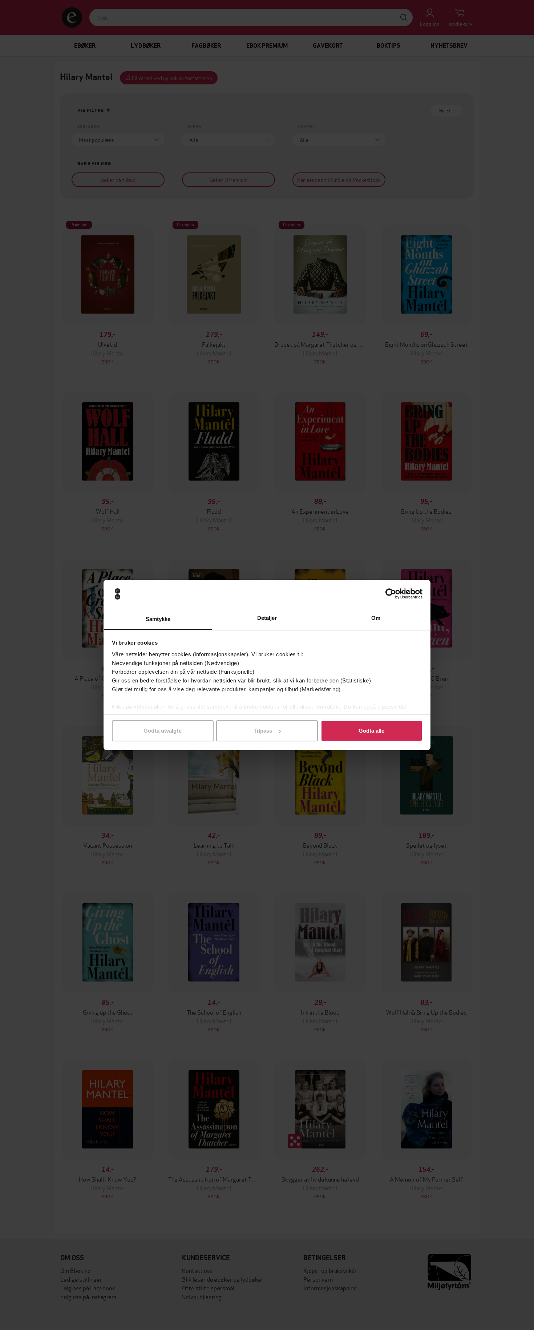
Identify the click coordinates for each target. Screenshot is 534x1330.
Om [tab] (375, 618)
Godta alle (372, 731)
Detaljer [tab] (267, 618)
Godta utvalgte (162, 731)
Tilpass (263, 731)
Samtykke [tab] (158, 619)
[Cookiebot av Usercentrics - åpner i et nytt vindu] (390, 594)
